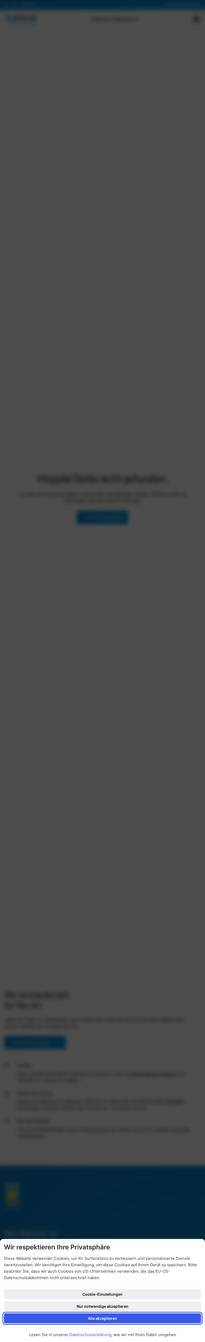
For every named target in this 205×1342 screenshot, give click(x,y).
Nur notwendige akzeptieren (102, 1306)
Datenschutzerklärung (90, 1334)
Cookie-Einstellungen (102, 1294)
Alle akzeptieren (102, 1318)
